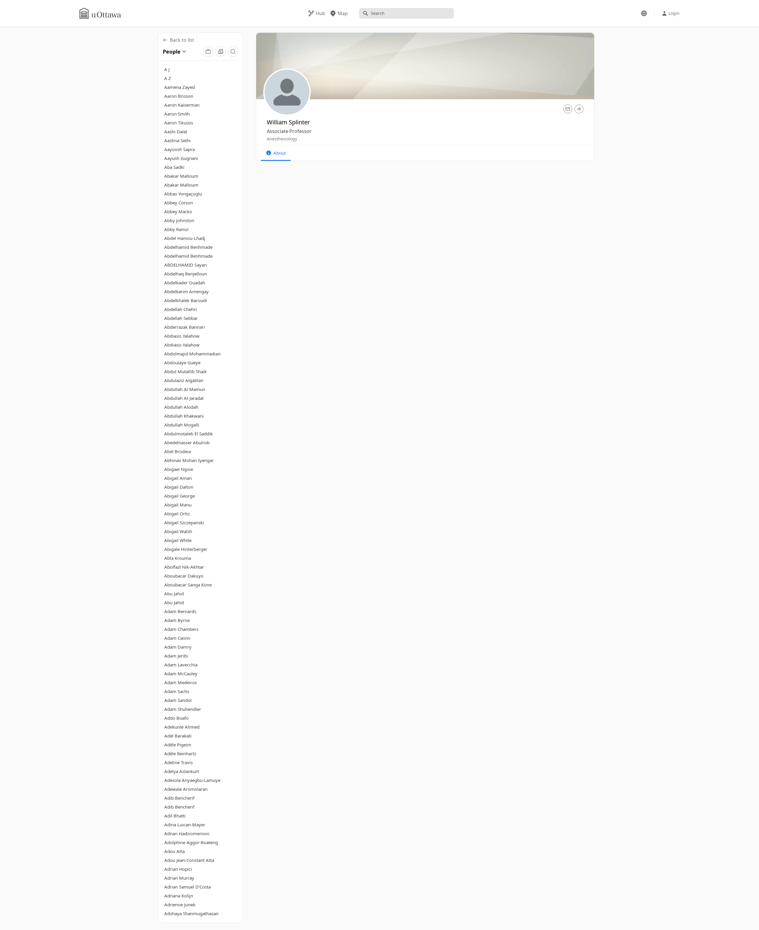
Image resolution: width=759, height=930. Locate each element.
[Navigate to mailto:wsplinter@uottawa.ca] (567, 109)
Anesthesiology (282, 139)
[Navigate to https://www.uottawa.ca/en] (100, 13)
